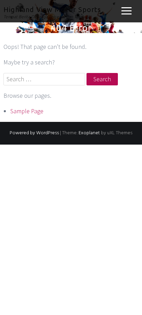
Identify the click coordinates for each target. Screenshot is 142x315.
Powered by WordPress (34, 133)
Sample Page (26, 111)
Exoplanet (89, 133)
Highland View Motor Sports (52, 9)
